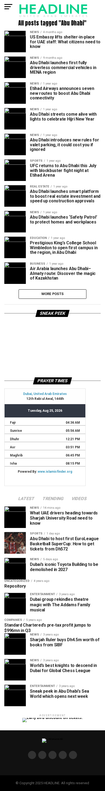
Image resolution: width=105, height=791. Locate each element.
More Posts (52, 294)
